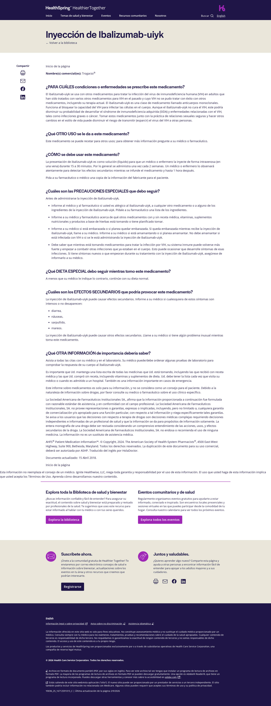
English (221, 15)
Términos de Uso (39, 476)
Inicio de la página (58, 465)
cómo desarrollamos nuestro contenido (90, 476)
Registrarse (72, 587)
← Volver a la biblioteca (61, 43)
